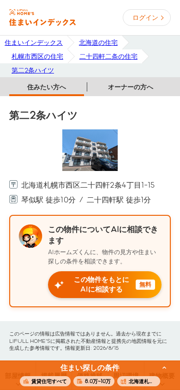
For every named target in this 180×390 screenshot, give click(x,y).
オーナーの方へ (130, 87)
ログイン (145, 17)
